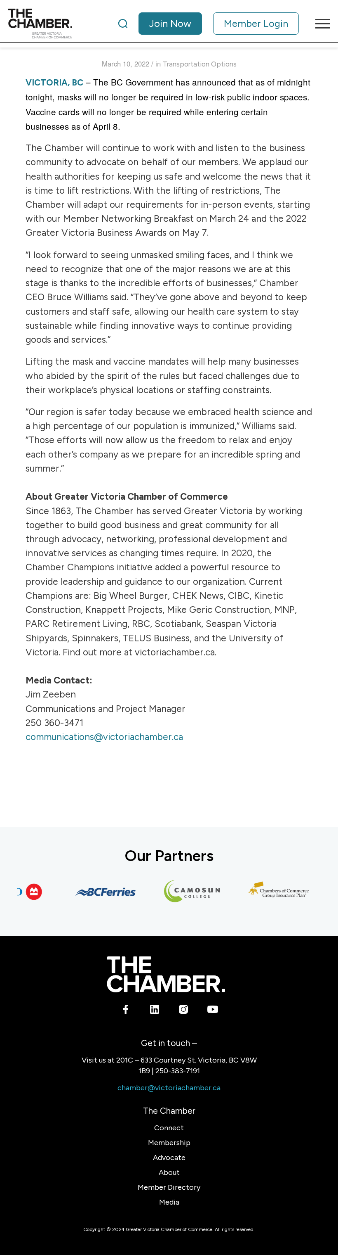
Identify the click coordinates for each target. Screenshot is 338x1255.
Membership (169, 1142)
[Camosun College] (186, 891)
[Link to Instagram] (183, 1011)
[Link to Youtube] (212, 1011)
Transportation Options (200, 64)
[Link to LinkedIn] (155, 1011)
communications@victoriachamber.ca (104, 737)
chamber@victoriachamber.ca (169, 1087)
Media (169, 1202)
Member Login (256, 23)
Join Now (170, 23)
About (169, 1172)
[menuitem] (208, 23)
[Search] (122, 23)
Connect (169, 1127)
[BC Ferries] (99, 891)
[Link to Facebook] (126, 1011)
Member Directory (169, 1187)
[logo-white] (166, 974)
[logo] (40, 23)
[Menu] (318, 23)
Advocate (169, 1157)
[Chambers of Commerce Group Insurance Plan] (272, 891)
